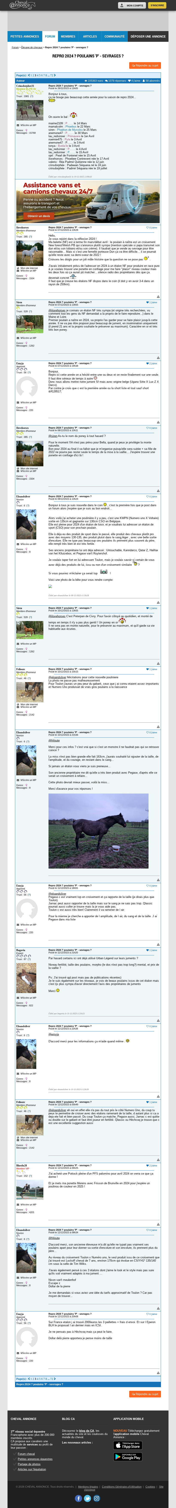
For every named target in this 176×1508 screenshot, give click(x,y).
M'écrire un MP (28, 125)
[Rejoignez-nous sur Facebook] (78, 1498)
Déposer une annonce (148, 36)
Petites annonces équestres (35, 1459)
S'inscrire (157, 5)
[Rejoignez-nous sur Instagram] (96, 1498)
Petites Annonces (25, 36)
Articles (90, 36)
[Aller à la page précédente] (29, 75)
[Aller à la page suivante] (55, 75)
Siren (19, 302)
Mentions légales (88, 1486)
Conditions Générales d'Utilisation (122, 1486)
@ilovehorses (57, 310)
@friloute (54, 740)
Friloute (20, 669)
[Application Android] (127, 1457)
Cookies (150, 1486)
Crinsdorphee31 (25, 85)
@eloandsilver (57, 677)
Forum (50, 36)
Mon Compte (135, 5)
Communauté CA (115, 38)
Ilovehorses (22, 227)
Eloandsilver (23, 496)
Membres (68, 36)
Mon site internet (28, 268)
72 (51, 75)
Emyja (20, 363)
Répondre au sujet (146, 65)
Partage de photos (29, 1464)
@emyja (54, 1034)
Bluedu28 (21, 1165)
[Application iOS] (127, 1445)
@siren (53, 436)
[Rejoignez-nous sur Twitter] (87, 1498)
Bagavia (20, 950)
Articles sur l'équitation (32, 1469)
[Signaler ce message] (151, 297)
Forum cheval (26, 1453)
